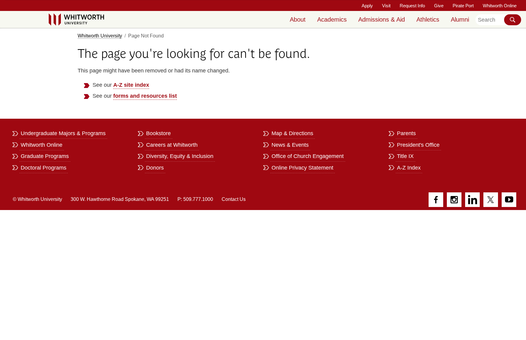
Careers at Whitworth (172, 145)
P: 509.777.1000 (195, 199)
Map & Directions (292, 133)
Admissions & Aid (381, 19)
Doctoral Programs (43, 168)
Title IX (405, 156)
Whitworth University (100, 35)
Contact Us (234, 199)
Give (439, 5)
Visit (386, 5)
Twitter (490, 199)
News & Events (290, 145)
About (298, 19)
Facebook (436, 199)
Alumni (460, 19)
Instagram (454, 199)
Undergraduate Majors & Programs (63, 133)
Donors (155, 168)
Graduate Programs (45, 156)
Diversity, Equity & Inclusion (179, 156)
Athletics (427, 19)
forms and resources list (145, 96)
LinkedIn (472, 199)
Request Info (412, 5)
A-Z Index (409, 168)
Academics (332, 19)
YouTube (509, 199)
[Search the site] (512, 19)
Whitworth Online (500, 5)
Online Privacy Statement (302, 168)
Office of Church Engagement (308, 156)
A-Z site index (131, 85)
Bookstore (158, 133)
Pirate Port (463, 5)
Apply (367, 5)
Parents (406, 133)
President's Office (418, 145)
